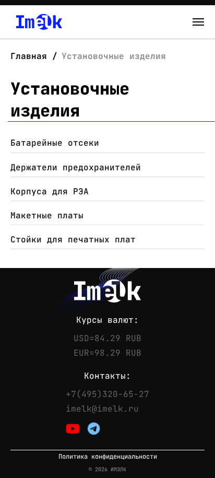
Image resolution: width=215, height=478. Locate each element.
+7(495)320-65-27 (107, 394)
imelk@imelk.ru (102, 409)
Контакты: (107, 376)
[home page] (39, 22)
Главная (31, 56)
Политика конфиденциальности (107, 457)
